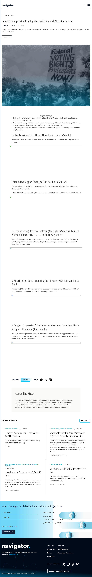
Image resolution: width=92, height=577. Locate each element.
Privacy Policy (31, 573)
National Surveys (9, 15)
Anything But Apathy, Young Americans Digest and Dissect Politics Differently (67, 434)
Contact (50, 557)
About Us (51, 549)
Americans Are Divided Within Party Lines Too (68, 470)
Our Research (63, 549)
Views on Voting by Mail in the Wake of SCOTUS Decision (22, 434)
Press (61, 519)
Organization (50, 519)
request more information (59, 571)
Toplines (7, 37)
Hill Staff (71, 519)
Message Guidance (65, 553)
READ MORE (84, 421)
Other (59, 523)
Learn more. (14, 555)
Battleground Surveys (13, 464)
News (49, 553)
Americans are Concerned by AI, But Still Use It (23, 474)
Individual (49, 523)
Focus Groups (54, 429)
